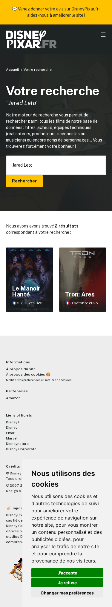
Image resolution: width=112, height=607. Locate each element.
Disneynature (17, 444)
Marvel (12, 438)
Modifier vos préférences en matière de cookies (38, 380)
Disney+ (12, 422)
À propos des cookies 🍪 (28, 374)
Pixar (10, 433)
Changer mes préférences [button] (67, 592)
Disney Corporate (21, 449)
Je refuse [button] (67, 582)
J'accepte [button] (67, 572)
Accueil (12, 69)
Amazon (13, 398)
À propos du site (21, 369)
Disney (11, 427)
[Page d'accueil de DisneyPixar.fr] (56, 39)
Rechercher (24, 181)
